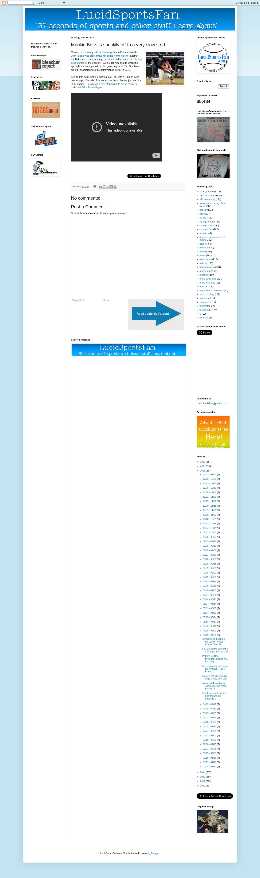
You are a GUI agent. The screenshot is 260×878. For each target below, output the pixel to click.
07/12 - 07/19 (210, 581)
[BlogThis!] (104, 187)
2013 (203, 776)
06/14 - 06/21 (210, 599)
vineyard (203, 317)
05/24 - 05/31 (210, 612)
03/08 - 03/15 (210, 726)
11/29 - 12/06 (210, 492)
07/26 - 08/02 (210, 572)
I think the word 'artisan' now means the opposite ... (214, 696)
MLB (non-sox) (207, 191)
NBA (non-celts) (207, 195)
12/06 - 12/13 (210, 488)
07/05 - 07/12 (210, 586)
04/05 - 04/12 (210, 708)
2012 (203, 781)
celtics (202, 217)
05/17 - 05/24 (210, 617)
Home (106, 300)
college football (207, 221)
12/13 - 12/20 (210, 483)
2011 (203, 785)
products (203, 275)
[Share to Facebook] (111, 187)
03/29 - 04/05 (210, 713)
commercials (206, 229)
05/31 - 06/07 (210, 608)
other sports (205, 259)
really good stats (207, 278)
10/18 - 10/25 (210, 519)
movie (202, 251)
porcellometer (206, 271)
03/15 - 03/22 (210, 722)
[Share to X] (108, 187)
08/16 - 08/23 (210, 559)
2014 (203, 772)
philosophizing (207, 267)
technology (205, 310)
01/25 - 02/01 (210, 753)
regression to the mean (211, 290)
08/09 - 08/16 (210, 563)
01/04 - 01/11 (210, 766)
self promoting (206, 294)
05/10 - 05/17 (210, 621)
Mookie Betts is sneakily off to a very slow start (214, 677)
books (202, 214)
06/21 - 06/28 (210, 595)
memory (203, 247)
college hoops (206, 225)
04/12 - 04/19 (210, 704)
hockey (203, 244)
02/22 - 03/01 (210, 735)
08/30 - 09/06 (210, 550)
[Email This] (100, 187)
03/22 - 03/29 (210, 717)
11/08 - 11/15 (210, 505)
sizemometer (206, 298)
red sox (203, 286)
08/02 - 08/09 (210, 568)
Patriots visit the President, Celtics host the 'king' (215, 659)
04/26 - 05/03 (210, 630)
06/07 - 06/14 (210, 603)
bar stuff (203, 210)
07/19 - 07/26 (210, 577)
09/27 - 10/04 (210, 532)
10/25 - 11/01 (210, 514)
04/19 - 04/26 (210, 635)
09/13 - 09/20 (210, 541)
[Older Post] (156, 329)
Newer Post (78, 300)
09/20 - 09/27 (210, 537)
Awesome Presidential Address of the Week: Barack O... (214, 686)
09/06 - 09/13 (210, 546)
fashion (203, 233)
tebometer (204, 306)
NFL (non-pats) (207, 199)
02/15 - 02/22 (210, 740)
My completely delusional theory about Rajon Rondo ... (215, 669)
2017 (203, 461)
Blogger (155, 853)
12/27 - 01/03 (210, 474)
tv (200, 313)
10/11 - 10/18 (210, 523)
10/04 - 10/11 (210, 528)
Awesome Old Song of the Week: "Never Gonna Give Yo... (213, 642)
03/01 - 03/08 (210, 731)
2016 (203, 466)
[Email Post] (94, 186)
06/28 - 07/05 (210, 590)
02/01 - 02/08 (210, 749)
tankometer (205, 302)
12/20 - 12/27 (210, 479)
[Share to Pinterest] (115, 187)
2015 (203, 470)
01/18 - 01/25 (210, 758)
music (202, 255)
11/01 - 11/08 (210, 510)
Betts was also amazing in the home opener (103, 55)
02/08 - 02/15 (210, 744)
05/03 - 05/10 (210, 626)
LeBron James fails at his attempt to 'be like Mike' (215, 650)
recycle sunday (207, 282)
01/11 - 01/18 (210, 762)
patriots (203, 263)
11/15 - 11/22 (210, 501)
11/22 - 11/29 (210, 497)
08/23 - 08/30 (210, 554)
